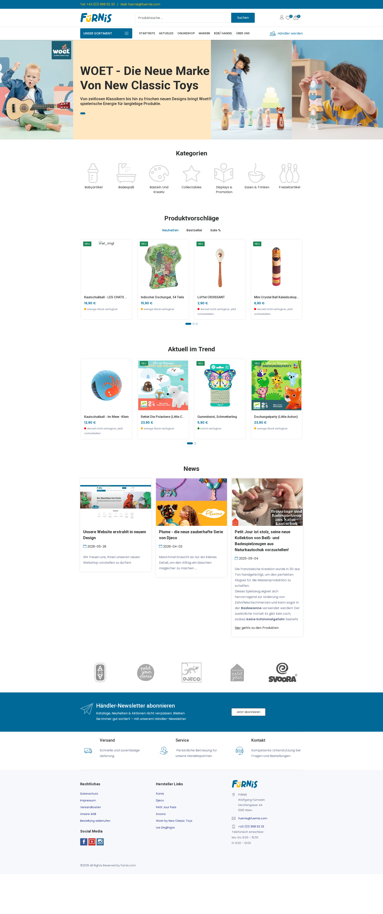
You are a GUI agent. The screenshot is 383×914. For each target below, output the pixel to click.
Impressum (88, 800)
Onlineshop (186, 33)
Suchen (243, 17)
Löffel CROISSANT (211, 297)
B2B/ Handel (223, 33)
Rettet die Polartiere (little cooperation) (170, 417)
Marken (204, 33)
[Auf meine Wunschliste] (86, 277)
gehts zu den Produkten (257, 627)
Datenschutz (89, 794)
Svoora (161, 814)
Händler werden (290, 33)
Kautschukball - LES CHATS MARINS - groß (115, 297)
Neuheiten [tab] (170, 230)
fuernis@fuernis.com (144, 4)
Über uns (243, 33)
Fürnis (160, 794)
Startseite (147, 33)
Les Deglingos (165, 828)
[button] (9, 88)
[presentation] (84, 179)
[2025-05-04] (237, 558)
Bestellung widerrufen (95, 821)
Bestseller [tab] (194, 230)
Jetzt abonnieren (248, 712)
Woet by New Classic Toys (174, 821)
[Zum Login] (282, 17)
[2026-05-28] (85, 546)
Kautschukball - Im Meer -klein (106, 417)
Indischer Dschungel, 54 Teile (162, 297)
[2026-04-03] (161, 546)
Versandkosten (90, 807)
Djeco (160, 800)
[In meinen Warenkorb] (86, 259)
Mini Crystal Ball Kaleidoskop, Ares (279, 297)
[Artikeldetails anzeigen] (86, 268)
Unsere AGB (88, 814)
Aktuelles (166, 33)
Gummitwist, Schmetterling (217, 417)
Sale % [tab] (215, 230)
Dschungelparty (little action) (276, 417)
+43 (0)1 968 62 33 (100, 4)
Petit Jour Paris (166, 807)
